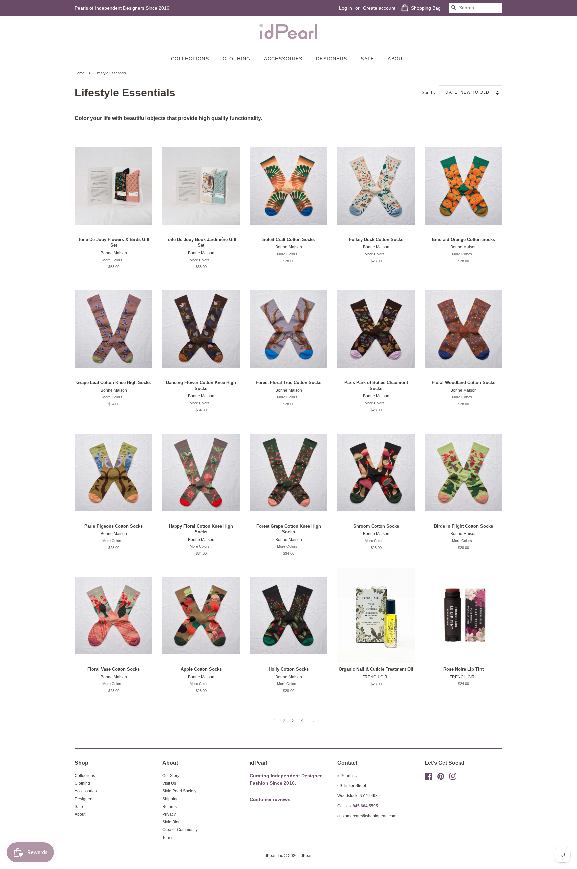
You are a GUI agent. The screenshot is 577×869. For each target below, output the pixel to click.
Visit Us (169, 783)
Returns (169, 806)
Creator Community (180, 829)
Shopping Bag (426, 8)
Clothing (237, 58)
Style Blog (171, 822)
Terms (167, 837)
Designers (331, 58)
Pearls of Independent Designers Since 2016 (122, 8)
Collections (190, 58)
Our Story (170, 775)
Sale (367, 58)
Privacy (169, 814)
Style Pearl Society (179, 791)
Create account (379, 8)
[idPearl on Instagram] (452, 778)
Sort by (429, 92)
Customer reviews (270, 799)
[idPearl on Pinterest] (440, 778)
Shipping (170, 799)
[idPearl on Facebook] (428, 778)
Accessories (283, 58)
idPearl (306, 855)
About (397, 58)
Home (79, 73)
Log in (345, 8)
